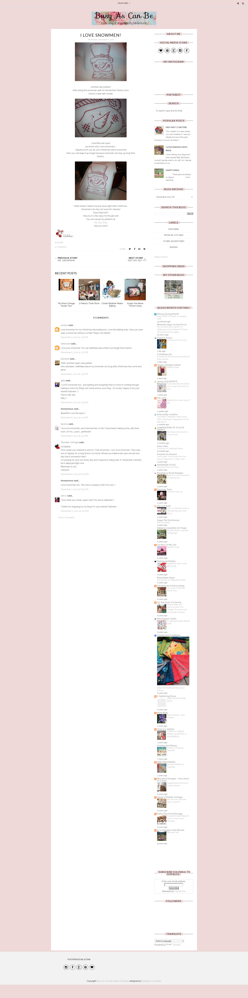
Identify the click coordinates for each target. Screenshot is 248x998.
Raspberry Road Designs (170, 473)
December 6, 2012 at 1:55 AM (74, 402)
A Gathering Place (166, 696)
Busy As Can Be (124, 15)
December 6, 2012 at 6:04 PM (75, 474)
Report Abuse (161, 257)
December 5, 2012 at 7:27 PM (74, 352)
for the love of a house (169, 602)
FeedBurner (180, 891)
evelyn (64, 325)
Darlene (65, 359)
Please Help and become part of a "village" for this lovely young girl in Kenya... (177, 608)
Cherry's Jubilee (165, 729)
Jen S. (64, 496)
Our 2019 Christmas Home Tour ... (176, 589)
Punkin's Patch (164, 338)
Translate (176, 945)
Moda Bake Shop (166, 578)
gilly (63, 380)
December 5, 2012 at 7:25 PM (74, 337)
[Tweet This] (130, 249)
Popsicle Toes (164, 489)
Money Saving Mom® (168, 314)
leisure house (173, 547)
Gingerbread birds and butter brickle (177, 784)
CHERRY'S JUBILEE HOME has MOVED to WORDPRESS (177, 734)
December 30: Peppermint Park (171, 580)
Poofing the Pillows (167, 745)
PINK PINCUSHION (166, 762)
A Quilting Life (164, 354)
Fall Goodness (163, 522)
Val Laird (161, 398)
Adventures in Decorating (170, 586)
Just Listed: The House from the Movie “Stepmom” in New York (171, 457)
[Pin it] (144, 249)
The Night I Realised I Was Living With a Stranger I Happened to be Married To (172, 419)
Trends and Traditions (168, 635)
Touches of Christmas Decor (170, 448)
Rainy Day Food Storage (169, 813)
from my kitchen (173, 235)
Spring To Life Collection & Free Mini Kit (178, 476)
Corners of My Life (166, 545)
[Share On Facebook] (135, 249)
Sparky (64, 424)
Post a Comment (66, 517)
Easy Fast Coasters (176, 127)
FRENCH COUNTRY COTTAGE (172, 528)
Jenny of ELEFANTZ (167, 381)
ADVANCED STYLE (166, 465)
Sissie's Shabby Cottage (170, 797)
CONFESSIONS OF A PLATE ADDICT (170, 428)
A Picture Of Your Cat (177, 340)
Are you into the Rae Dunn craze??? (176, 800)
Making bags (173, 367)
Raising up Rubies (166, 561)
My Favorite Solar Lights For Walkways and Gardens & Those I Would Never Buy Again (172, 329)
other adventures (173, 241)
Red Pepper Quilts (166, 618)
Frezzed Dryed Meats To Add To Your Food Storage (178, 818)
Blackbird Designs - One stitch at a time (173, 779)
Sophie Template (121, 981)
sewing (174, 247)
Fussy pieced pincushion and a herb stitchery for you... (178, 386)
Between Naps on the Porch (172, 324)
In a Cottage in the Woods (170, 830)
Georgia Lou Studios (151, 981)
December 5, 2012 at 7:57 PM (74, 374)
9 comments (61, 247)
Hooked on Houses (167, 454)
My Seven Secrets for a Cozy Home (177, 433)
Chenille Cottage (70, 442)
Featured (173, 229)
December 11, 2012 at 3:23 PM (75, 511)
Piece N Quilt (164, 506)
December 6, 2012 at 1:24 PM (74, 417)
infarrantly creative (167, 414)
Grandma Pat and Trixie (168, 467)
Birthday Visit (173, 832)
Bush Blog (162, 712)
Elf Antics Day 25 (174, 492)
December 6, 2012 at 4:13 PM (74, 436)
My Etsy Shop (100, 222)
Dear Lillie (162, 446)
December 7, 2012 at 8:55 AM (74, 489)
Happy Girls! (172, 170)
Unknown (65, 343)
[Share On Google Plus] (139, 249)
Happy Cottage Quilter (169, 365)
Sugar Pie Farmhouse (168, 520)
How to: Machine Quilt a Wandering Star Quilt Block (178, 511)
